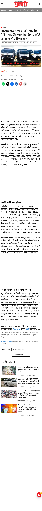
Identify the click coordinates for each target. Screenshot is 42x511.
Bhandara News (6, 349)
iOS (27, 329)
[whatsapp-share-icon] (3, 85)
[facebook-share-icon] (12, 85)
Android (16, 329)
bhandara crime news (18, 349)
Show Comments (21, 354)
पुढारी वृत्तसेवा (10, 71)
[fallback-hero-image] (9, 370)
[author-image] (3, 71)
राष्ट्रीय (24, 10)
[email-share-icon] (20, 85)
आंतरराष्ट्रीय (30, 10)
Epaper (3, 10)
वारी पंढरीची (17, 10)
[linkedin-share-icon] (16, 85)
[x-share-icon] (7, 85)
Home (10, 10)
